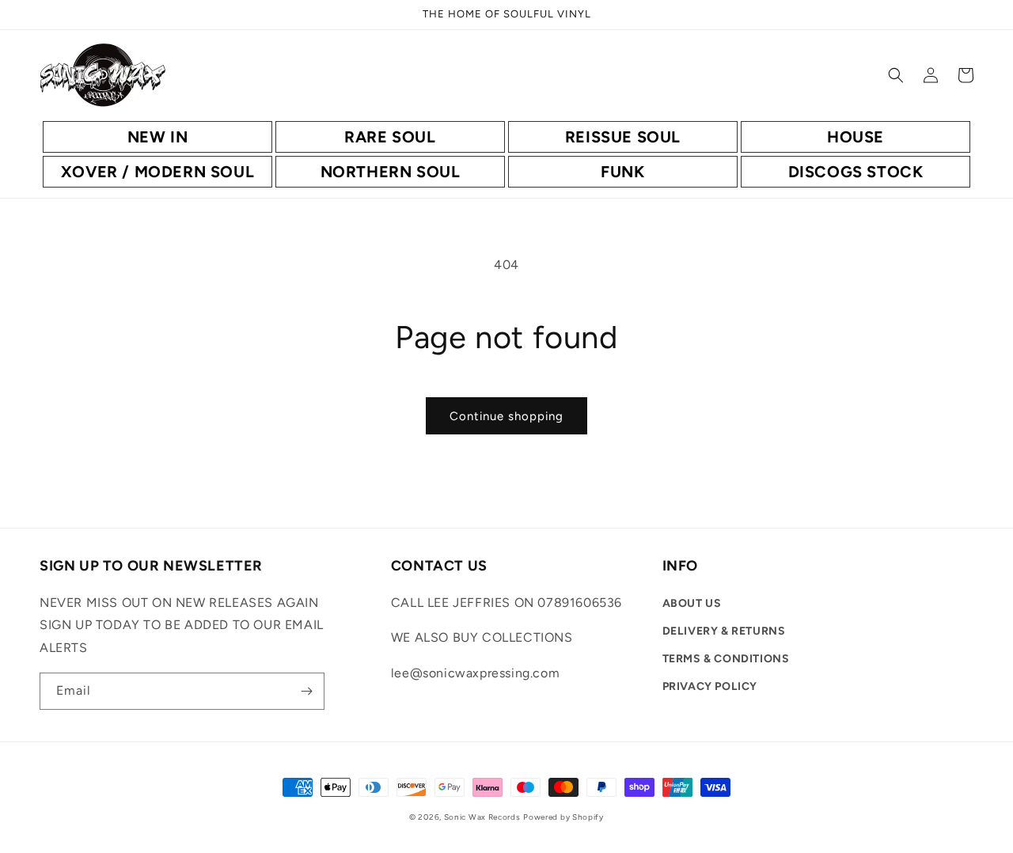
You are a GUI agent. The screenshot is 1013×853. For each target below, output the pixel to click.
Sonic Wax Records (482, 817)
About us (692, 603)
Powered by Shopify (563, 817)
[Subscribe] (306, 691)
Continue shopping (506, 416)
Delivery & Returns (724, 631)
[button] (895, 75)
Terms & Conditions (726, 658)
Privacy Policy (709, 686)
